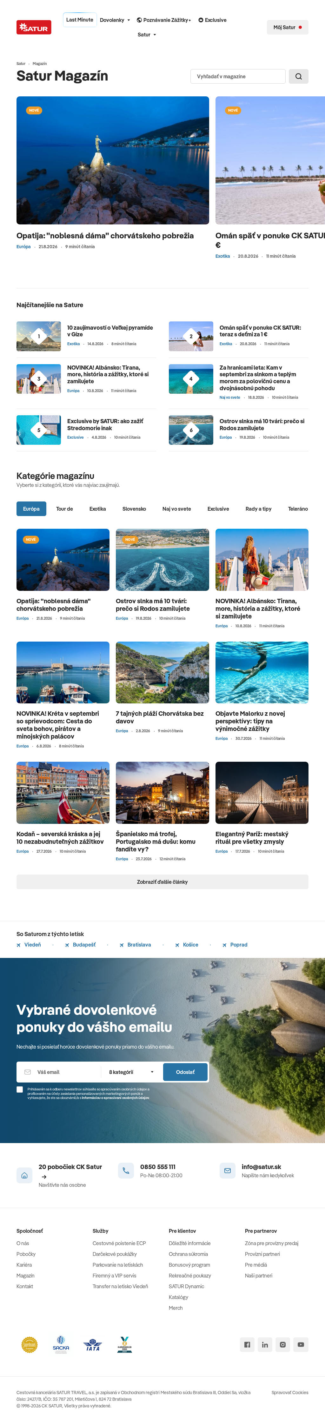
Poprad (238, 944)
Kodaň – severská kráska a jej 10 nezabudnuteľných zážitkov (60, 837)
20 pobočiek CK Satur (70, 1167)
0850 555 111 (158, 1167)
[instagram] (282, 1344)
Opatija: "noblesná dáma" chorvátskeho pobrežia (105, 235)
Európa (24, 246)
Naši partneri (258, 1275)
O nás (23, 1243)
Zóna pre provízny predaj (271, 1243)
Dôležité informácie (190, 1243)
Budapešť (84, 944)
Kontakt (25, 1286)
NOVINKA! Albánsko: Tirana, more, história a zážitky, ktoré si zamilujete (108, 374)
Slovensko (134, 509)
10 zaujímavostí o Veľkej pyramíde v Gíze (110, 331)
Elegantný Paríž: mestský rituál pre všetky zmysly (252, 837)
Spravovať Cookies (290, 1392)
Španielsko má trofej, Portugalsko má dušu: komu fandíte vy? (156, 841)
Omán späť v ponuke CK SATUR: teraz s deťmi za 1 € (260, 331)
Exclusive (75, 437)
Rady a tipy (259, 509)
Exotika (223, 256)
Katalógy (178, 1297)
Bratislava (139, 944)
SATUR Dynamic (186, 1286)
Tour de (64, 509)
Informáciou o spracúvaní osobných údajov (115, 1098)
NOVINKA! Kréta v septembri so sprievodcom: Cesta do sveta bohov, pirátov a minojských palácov (58, 724)
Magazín (26, 1275)
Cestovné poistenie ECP (119, 1243)
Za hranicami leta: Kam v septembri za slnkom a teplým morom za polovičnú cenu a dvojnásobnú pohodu (258, 378)
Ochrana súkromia (188, 1254)
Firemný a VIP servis (114, 1275)
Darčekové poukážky (115, 1254)
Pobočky (26, 1254)
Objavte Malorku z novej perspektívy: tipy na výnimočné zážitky (250, 721)
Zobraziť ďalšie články (162, 882)
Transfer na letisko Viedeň (120, 1286)
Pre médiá (256, 1265)
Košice (190, 944)
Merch (176, 1308)
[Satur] (34, 27)
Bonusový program (189, 1265)
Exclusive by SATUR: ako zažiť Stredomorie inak (105, 424)
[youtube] (300, 1344)
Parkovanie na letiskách (118, 1265)
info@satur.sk (261, 1167)
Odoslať (185, 1072)
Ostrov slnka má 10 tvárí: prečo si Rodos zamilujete (262, 424)
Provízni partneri (262, 1254)
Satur (144, 34)
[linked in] (265, 1344)
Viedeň (32, 944)
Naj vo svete (230, 397)
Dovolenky (112, 20)
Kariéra (24, 1265)
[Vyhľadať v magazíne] (298, 76)
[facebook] (247, 1344)
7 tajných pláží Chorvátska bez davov (160, 717)
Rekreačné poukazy (190, 1275)
